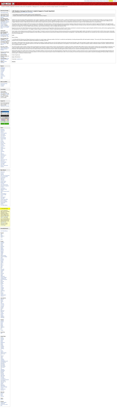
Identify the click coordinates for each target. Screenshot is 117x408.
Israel (2, 395)
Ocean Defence (3, 155)
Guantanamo (3, 188)
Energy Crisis (3, 143)
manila (2, 325)
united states (3, 385)
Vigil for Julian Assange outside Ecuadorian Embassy (5, 48)
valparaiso (2, 316)
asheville (2, 339)
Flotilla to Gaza (3, 181)
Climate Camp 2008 (4, 199)
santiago (2, 313)
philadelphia (3, 370)
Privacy (98, 0)
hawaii (2, 350)
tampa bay (2, 384)
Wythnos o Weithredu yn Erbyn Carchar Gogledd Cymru (5, 27)
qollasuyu (2, 311)
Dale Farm (2, 178)
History (2, 150)
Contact (104, 0)
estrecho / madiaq (4, 256)
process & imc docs (4, 404)
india (1, 333)
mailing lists (3, 403)
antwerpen (2, 242)
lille (1, 268)
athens (2, 244)
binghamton (3, 342)
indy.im (2, 93)
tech (1, 405)
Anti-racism (3, 136)
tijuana (2, 314)
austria (2, 245)
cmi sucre (2, 305)
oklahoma (2, 369)
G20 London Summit (4, 184)
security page (3, 225)
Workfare (2, 174)
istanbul (2, 262)
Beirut (2, 394)
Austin (2, 341)
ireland (2, 261)
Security (111, 0)
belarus (2, 247)
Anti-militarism (3, 135)
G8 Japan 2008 (3, 194)
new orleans (3, 365)
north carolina (3, 366)
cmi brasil (2, 304)
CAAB (7, 36)
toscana (2, 292)
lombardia (2, 270)
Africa (2, 239)
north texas (3, 367)
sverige (2, 289)
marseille (2, 273)
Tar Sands (2, 183)
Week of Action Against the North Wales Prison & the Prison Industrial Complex (5, 22)
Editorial (91, 0)
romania (2, 285)
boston (2, 343)
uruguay (2, 315)
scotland (2, 288)
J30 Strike (2, 180)
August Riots (3, 177)
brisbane (2, 321)
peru (1, 309)
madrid (2, 271)
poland (2, 282)
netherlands (3, 276)
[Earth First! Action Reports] (5, 124)
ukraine (2, 293)
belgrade (2, 249)
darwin (2, 323)
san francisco (3, 378)
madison (2, 355)
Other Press (3, 156)
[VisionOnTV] (5, 120)
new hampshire (3, 362)
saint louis (2, 376)
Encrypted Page (5, 208)
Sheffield (2, 74)
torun (1, 291)
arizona (2, 337)
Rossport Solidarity (4, 201)
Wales (2, 77)
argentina (2, 299)
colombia (2, 306)
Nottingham (3, 84)
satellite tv (2, 236)
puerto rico (2, 310)
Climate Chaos (3, 138)
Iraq (1, 152)
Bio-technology (3, 137)
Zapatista (2, 166)
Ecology (2, 141)
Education (22, 12)
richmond (2, 373)
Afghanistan (3, 130)
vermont (2, 387)
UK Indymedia (11, 3)
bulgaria (2, 251)
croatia (2, 253)
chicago (2, 345)
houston (2, 351)
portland (2, 372)
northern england (3, 277)
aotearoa (2, 320)
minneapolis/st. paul (4, 361)
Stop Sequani (3, 197)
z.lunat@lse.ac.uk (19, 59)
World (2, 78)
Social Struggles (30, 12)
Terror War (2, 164)
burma (2, 322)
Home (85, 0)
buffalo (2, 344)
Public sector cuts (4, 159)
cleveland (2, 346)
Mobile (88, 0)
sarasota (2, 382)
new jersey (2, 363)
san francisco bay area (5, 379)
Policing (2, 158)
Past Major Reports (4, 205)
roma (1, 284)
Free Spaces (3, 145)
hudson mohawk (3, 352)
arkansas (2, 338)
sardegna (2, 287)
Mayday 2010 (3, 182)
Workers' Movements (4, 165)
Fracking (2, 144)
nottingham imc (3, 278)
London (2, 72)
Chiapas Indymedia (4, 62)
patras (2, 280)
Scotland (2, 85)
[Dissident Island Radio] (5, 114)
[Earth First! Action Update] (5, 122)
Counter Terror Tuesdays (4, 40)
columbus (2, 348)
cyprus (2, 254)
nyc (1, 368)
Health (2, 149)
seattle (2, 383)
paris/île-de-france (4, 279)
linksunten (2, 269)
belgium (2, 248)
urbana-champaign (4, 386)
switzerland (3, 290)
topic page (4, 53)
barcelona (2, 246)
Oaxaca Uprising (3, 200)
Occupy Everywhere (4, 176)
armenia (2, 243)
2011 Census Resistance (5, 175)
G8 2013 (2, 173)
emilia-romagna (3, 255)
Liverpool (2, 71)
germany (2, 258)
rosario (2, 312)
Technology (3, 163)
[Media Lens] (5, 118)
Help (107, 0)
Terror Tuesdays (3, 43)
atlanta (2, 340)
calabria (2, 252)
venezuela (2, 317)
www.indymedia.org (4, 230)
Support (115, 0)
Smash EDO (3, 202)
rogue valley (3, 375)
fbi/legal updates (3, 402)
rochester (2, 374)
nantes (2, 274)
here (3, 44)
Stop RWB (2, 198)
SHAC (2, 195)
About (101, 0)
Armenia (2, 393)
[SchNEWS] (5, 112)
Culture (2, 140)
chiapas (2, 301)
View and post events (4, 12)
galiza (2, 257)
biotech (2, 399)
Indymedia (2, 151)
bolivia (2, 300)
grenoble (2, 259)
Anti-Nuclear (3, 134)
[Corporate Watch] (5, 116)
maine (2, 356)
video (1, 237)
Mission (95, 0)
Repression (3, 160)
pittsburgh (2, 371)
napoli (2, 275)
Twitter (6, 93)
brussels (2, 250)
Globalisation (3, 148)
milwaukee (2, 360)
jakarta (2, 324)
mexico (2, 308)
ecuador (2, 307)
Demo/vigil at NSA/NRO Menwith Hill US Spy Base (5, 35)
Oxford (2, 73)
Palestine (26, 12)
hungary (2, 260)
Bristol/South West (4, 83)
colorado (2, 347)
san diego (2, 377)
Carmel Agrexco (3, 193)
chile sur (2, 303)
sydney (2, 330)
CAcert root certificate (3, 222)
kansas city (3, 353)
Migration (2, 153)
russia (2, 286)
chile (1, 302)
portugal (2, 283)
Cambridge (2, 70)
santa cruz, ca (3, 381)
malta (2, 272)
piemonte (2, 281)
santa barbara (3, 380)
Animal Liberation (4, 133)
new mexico (3, 364)
